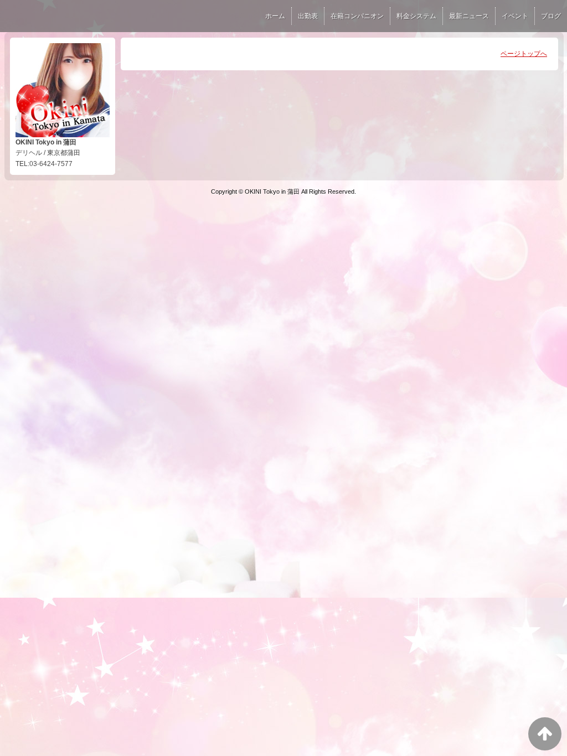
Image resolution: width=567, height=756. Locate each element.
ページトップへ (524, 54)
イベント (515, 16)
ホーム (275, 16)
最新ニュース (469, 16)
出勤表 (308, 16)
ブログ (551, 16)
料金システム (416, 16)
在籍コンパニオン (357, 16)
